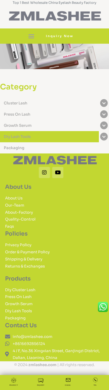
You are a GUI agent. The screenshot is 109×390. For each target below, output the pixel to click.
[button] (31, 36)
